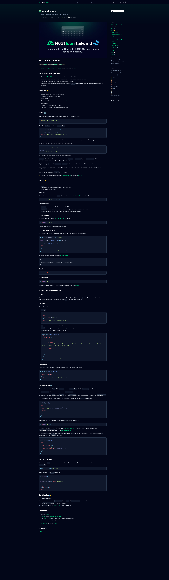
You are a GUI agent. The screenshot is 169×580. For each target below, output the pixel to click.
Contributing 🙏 (45, 495)
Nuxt (60, 68)
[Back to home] (42, 2)
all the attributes (79, 195)
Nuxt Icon (47, 514)
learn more (83, 501)
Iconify (75, 68)
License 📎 (43, 528)
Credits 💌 (43, 510)
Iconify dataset (44, 215)
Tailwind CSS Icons (50, 76)
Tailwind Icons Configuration (50, 290)
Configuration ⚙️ (45, 385)
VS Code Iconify (64, 255)
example (77, 285)
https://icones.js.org (59, 218)
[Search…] (121, 2)
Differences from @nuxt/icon (50, 73)
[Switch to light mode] (123, 2)
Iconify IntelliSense (66, 175)
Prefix (41, 294)
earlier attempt (47, 518)
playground (57, 505)
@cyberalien (44, 523)
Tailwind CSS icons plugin (55, 516)
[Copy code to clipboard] (105, 120)
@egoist (43, 516)
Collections (42, 304)
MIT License (42, 532)
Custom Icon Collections (47, 230)
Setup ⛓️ (42, 113)
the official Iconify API (68, 428)
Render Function (45, 459)
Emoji (41, 269)
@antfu (80, 175)
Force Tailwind (43, 364)
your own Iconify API (66, 430)
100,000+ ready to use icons (48, 68)
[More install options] (123, 11)
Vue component (44, 277)
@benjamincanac (45, 521)
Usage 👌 (42, 180)
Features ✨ (43, 91)
